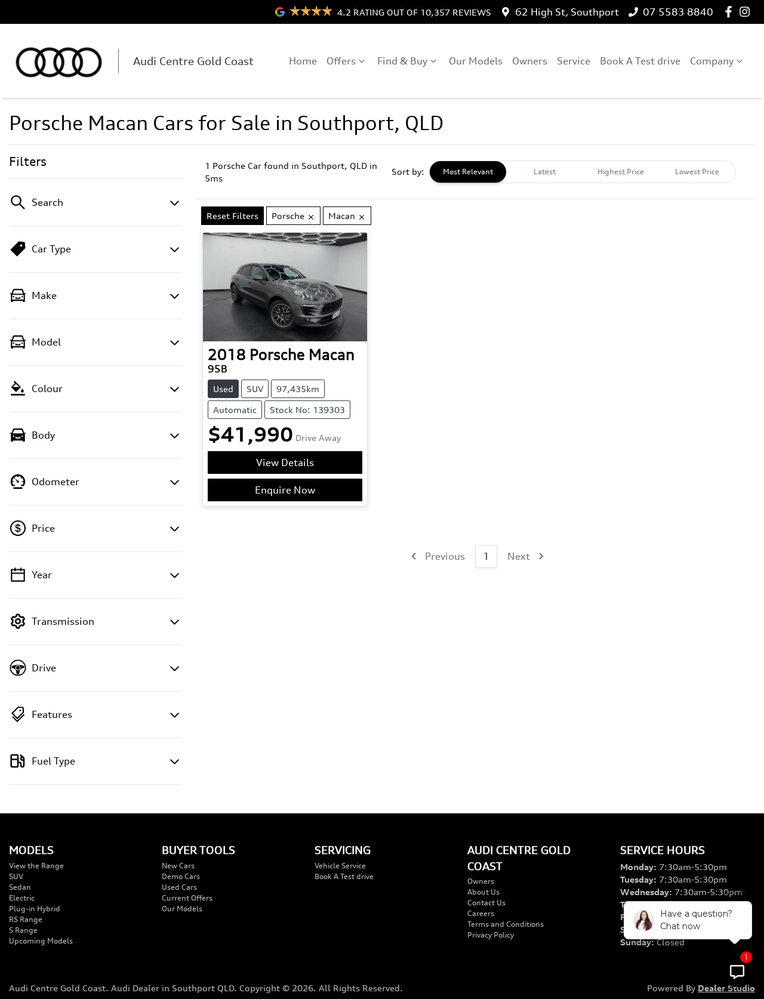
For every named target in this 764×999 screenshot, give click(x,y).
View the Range (36, 865)
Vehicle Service (340, 865)
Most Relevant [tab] (468, 171)
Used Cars (179, 887)
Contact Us (486, 902)
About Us (483, 891)
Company (712, 61)
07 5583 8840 (678, 12)
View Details (285, 462)
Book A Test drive (640, 61)
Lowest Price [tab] (697, 171)
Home (303, 61)
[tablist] (582, 172)
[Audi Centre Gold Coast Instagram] (747, 11)
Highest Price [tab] (620, 171)
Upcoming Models (41, 940)
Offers (341, 61)
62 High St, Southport (567, 12)
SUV (16, 876)
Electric (22, 897)
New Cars (178, 865)
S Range (23, 930)
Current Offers (187, 897)
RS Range (25, 919)
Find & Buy (402, 61)
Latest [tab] (545, 171)
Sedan (20, 887)
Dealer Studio (726, 988)
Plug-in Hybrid (34, 908)
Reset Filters (232, 216)
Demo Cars (181, 876)
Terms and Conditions (505, 924)
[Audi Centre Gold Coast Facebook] (731, 11)
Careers (480, 913)
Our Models (476, 61)
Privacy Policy (490, 934)
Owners (529, 61)
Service (573, 61)
